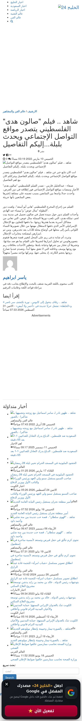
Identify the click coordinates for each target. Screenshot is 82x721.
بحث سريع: (9, 665)
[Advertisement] (41, 66)
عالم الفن (15, 17)
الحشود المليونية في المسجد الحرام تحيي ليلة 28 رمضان (41, 474)
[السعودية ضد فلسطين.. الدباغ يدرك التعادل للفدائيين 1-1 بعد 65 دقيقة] (44, 437)
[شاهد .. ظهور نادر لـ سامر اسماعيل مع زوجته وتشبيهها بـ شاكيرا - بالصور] (44, 414)
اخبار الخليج (16, 2)
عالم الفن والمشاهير (14, 111)
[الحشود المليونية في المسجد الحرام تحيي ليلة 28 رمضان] (43, 462)
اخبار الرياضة (17, 9)
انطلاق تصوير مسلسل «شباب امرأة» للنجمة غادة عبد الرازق (44, 578)
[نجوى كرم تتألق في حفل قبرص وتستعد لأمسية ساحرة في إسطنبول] (44, 541)
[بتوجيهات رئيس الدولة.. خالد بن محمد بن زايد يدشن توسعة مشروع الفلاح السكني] (44, 583)
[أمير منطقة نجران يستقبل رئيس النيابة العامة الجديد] (40, 501)
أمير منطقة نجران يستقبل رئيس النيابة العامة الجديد (39, 513)
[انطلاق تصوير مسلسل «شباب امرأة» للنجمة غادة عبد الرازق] (44, 564)
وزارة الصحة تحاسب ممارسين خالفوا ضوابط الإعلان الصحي (43, 659)
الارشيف (32, 111)
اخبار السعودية (18, 6)
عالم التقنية (16, 13)
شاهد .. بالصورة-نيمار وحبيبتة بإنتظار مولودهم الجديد (39, 640)
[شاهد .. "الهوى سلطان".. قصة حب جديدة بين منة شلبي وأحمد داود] (44, 518)
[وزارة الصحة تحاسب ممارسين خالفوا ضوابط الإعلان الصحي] (44, 645)
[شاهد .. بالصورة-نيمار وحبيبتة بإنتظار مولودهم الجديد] (40, 628)
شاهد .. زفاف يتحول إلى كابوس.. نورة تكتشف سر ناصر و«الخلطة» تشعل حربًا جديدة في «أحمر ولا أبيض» (38, 304)
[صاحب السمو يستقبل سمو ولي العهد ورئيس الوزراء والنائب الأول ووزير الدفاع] (44, 480)
